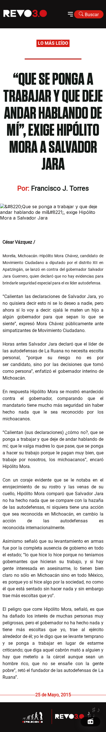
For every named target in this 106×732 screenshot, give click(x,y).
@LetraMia (47, 242)
